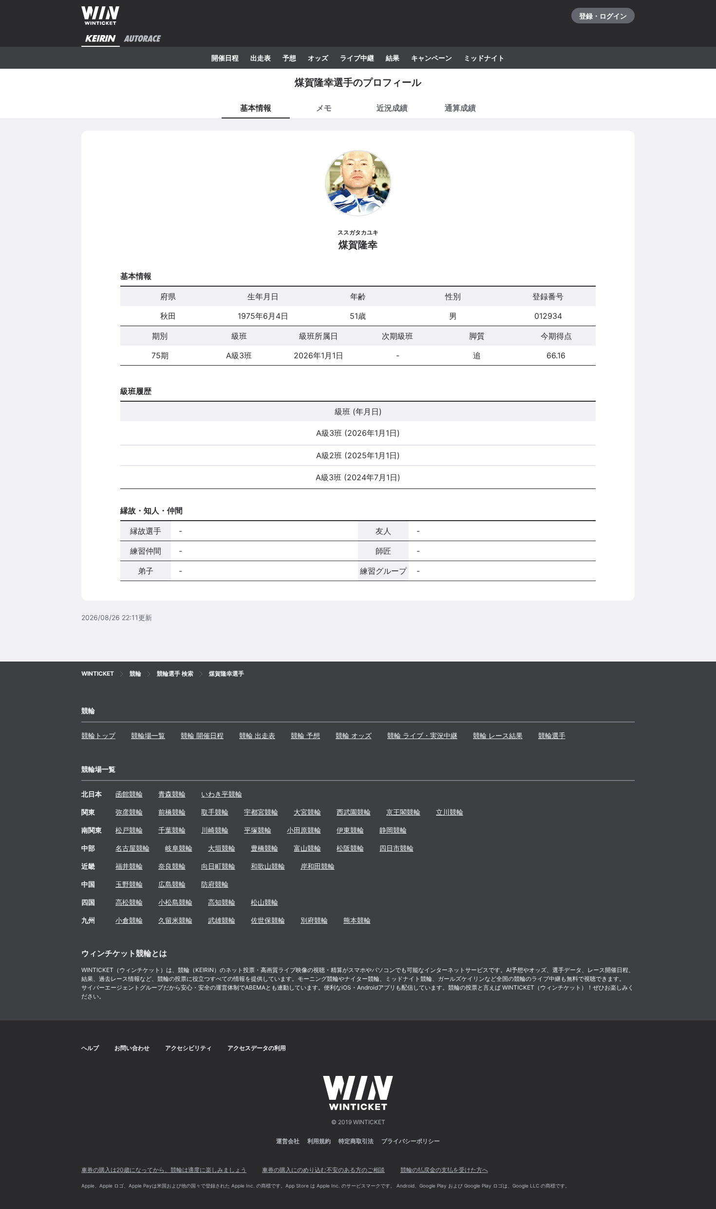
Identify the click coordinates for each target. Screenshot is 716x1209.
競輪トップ (98, 735)
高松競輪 (129, 902)
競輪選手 (551, 735)
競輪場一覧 (148, 735)
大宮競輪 (307, 812)
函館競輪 (129, 794)
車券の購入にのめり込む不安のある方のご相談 (323, 1169)
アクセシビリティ (188, 1048)
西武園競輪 (354, 812)
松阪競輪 (350, 848)
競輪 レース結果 (498, 735)
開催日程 (225, 58)
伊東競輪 (350, 830)
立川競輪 (449, 812)
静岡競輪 (393, 830)
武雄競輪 (221, 920)
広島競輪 (172, 884)
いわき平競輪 (221, 794)
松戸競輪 (129, 830)
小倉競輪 (129, 920)
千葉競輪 (172, 830)
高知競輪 (221, 902)
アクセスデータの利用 (256, 1048)
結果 (392, 58)
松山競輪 (264, 902)
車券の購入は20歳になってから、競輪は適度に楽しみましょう (163, 1169)
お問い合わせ (132, 1048)
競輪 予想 (305, 735)
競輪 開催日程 (202, 735)
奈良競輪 (172, 866)
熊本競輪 (357, 920)
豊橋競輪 (264, 848)
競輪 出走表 (257, 735)
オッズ (318, 58)
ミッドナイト (484, 58)
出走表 (260, 58)
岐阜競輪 (178, 848)
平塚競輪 (257, 830)
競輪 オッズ (354, 735)
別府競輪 (314, 920)
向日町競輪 (218, 866)
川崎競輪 (214, 830)
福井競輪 (129, 866)
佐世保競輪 (268, 920)
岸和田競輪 (318, 866)
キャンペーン (431, 58)
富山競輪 (307, 848)
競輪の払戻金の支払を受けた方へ (444, 1169)
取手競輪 (214, 812)
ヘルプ (90, 1048)
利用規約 (319, 1141)
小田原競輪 (304, 830)
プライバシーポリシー (410, 1141)
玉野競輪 (129, 884)
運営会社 (288, 1141)
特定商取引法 (356, 1141)
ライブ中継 (357, 58)
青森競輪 (172, 794)
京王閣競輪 (403, 812)
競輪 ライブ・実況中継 (422, 735)
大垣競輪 (221, 848)
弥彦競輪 (129, 812)
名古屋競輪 (132, 848)
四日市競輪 (396, 848)
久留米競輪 (175, 920)
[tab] (324, 107)
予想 (289, 58)
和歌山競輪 (268, 866)
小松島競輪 (175, 902)
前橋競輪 (172, 812)
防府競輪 (214, 884)
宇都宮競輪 (261, 812)
